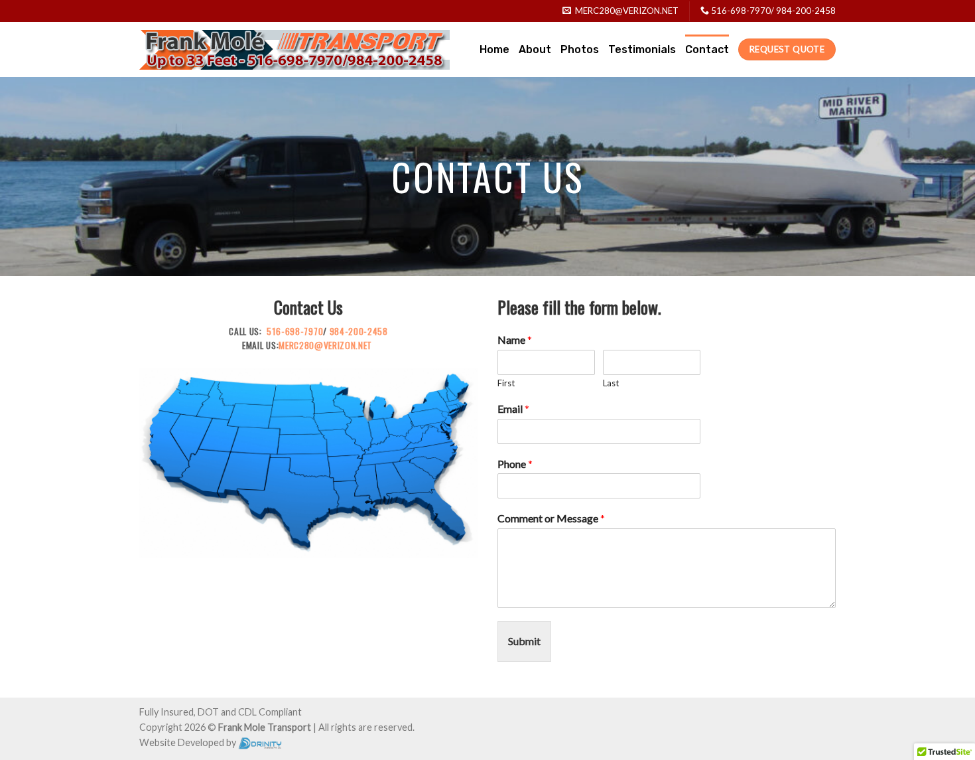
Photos (579, 49)
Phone (515, 463)
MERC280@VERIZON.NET (325, 345)
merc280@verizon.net (627, 10)
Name (514, 339)
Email (513, 408)
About (535, 49)
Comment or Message (551, 518)
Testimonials (642, 49)
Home (494, 49)
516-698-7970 (741, 10)
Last (611, 383)
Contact (707, 49)
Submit (524, 641)
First (506, 383)
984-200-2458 (806, 10)
